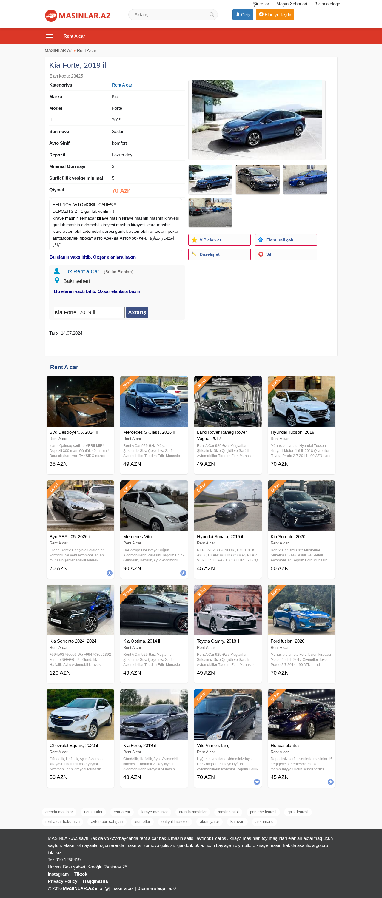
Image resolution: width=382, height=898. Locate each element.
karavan (237, 821)
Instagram (58, 874)
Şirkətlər (261, 3)
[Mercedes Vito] (154, 487)
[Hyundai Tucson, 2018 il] (301, 383)
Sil (268, 254)
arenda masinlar (59, 812)
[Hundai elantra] (301, 696)
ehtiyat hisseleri (175, 821)
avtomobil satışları (107, 821)
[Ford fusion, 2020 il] (301, 592)
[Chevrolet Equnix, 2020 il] (80, 696)
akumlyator (209, 821)
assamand (264, 821)
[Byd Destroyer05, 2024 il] (80, 383)
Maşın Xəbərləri (291, 3)
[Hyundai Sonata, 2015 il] (228, 487)
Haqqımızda (95, 881)
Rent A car (86, 50)
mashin (72, 218)
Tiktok (80, 874)
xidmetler (142, 821)
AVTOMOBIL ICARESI (93, 204)
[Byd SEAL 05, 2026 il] (80, 487)
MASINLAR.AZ (59, 50)
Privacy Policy (62, 881)
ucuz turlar (93, 812)
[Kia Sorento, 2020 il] (301, 487)
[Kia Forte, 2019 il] (154, 696)
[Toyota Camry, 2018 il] (228, 592)
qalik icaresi (298, 812)
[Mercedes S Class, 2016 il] (154, 383)
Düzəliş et (210, 254)
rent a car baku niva (62, 821)
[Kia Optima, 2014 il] (154, 592)
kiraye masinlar (154, 812)
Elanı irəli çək (279, 239)
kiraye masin (109, 218)
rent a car (122, 812)
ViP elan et (210, 239)
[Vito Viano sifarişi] (228, 696)
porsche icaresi (263, 812)
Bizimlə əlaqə (327, 3)
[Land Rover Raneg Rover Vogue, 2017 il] (228, 383)
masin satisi (228, 812)
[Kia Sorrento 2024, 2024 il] (80, 592)
